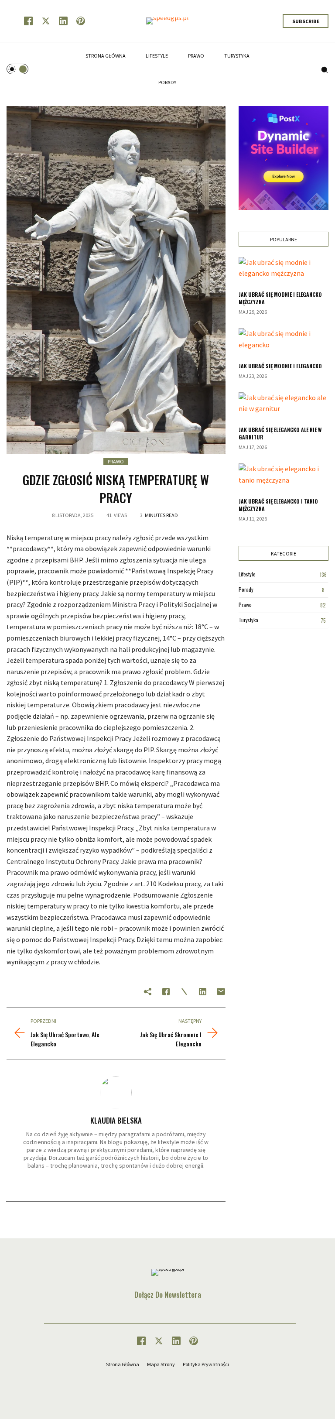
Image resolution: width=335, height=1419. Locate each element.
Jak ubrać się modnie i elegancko (280, 366)
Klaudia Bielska (116, 1120)
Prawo (116, 461)
